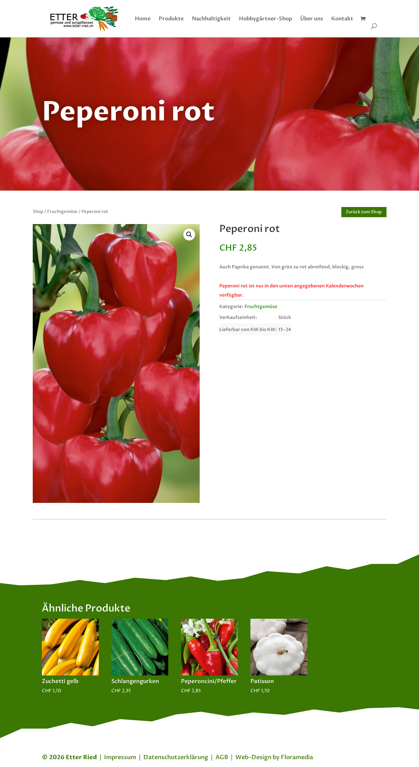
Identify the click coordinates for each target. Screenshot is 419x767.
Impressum (120, 757)
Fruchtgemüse (62, 212)
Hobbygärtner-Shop (265, 19)
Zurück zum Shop (364, 212)
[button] (189, 234)
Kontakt (342, 19)
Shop (38, 212)
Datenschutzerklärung (175, 757)
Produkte (171, 19)
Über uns (311, 19)
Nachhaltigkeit (211, 19)
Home (143, 19)
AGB (221, 757)
